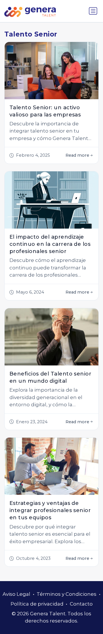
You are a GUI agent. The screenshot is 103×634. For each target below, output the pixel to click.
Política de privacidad (37, 604)
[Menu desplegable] (93, 11)
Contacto (81, 604)
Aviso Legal (16, 594)
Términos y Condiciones (66, 594)
